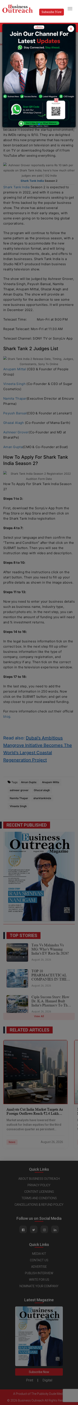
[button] (39, 124)
